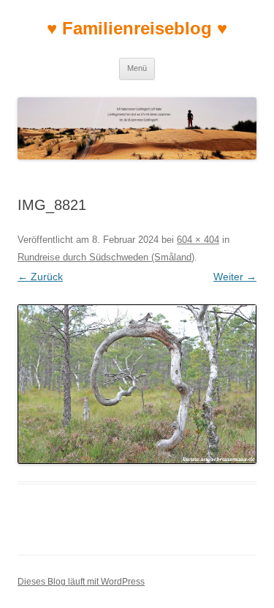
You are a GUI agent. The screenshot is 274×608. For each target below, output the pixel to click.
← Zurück (40, 276)
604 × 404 (198, 239)
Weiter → (234, 276)
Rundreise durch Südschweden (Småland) (106, 257)
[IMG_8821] (137, 384)
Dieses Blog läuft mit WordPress (81, 582)
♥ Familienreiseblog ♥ (137, 28)
